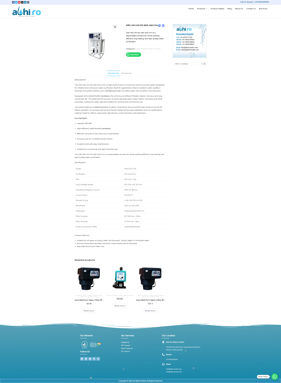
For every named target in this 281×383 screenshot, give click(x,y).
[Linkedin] (25, 2)
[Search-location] (94, 359)
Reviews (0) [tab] (126, 73)
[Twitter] (16, 2)
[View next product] (163, 25)
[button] (115, 27)
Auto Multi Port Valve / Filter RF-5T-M (89, 302)
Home (191, 9)
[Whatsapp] (98, 359)
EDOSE (120, 299)
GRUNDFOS (125, 342)
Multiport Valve (97, 295)
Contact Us (251, 9)
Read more (89, 311)
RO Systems (125, 351)
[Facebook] (13, 2)
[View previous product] (159, 25)
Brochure (263, 9)
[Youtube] (19, 2)
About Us (239, 9)
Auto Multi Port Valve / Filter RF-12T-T (150, 302)
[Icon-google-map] (28, 2)
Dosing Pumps (128, 295)
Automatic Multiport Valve (88, 297)
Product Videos (217, 9)
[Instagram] (22, 2)
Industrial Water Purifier (143, 49)
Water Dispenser (127, 348)
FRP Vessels (125, 345)
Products (201, 9)
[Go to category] (204, 63)
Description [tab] (113, 73)
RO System (157, 49)
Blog (230, 9)
